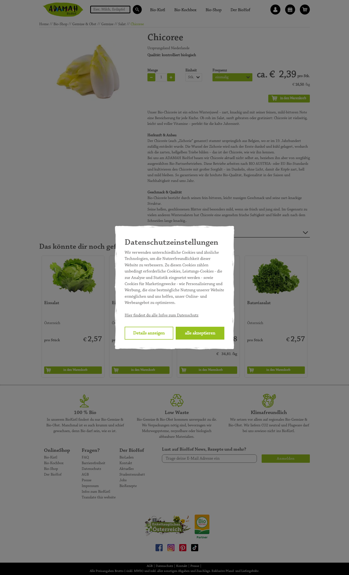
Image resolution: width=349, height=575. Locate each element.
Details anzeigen (149, 333)
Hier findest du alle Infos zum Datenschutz (161, 315)
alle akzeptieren (200, 333)
